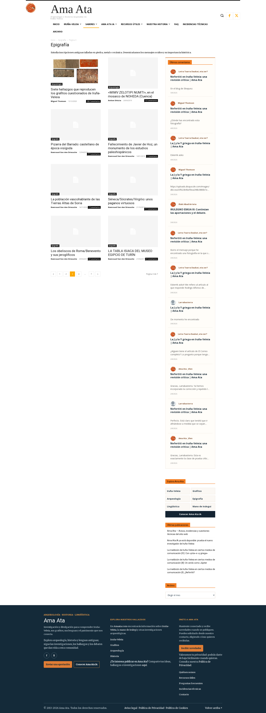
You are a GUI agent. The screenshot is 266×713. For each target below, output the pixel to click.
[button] (222, 15)
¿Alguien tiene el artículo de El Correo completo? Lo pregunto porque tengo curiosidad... (189, 353)
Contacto (184, 694)
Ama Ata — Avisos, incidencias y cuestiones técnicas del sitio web (188, 532)
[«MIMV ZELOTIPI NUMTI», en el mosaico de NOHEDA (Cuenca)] (133, 73)
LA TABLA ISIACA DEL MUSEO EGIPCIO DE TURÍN (130, 253)
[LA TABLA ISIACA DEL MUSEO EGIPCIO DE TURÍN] (133, 231)
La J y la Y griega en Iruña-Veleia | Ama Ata (190, 145)
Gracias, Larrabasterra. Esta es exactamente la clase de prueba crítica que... (189, 457)
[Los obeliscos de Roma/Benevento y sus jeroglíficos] (76, 231)
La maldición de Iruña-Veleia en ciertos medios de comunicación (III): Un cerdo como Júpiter (191, 561)
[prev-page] (53, 274)
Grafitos (197, 491)
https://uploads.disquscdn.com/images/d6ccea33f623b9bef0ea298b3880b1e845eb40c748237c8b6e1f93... (190, 188)
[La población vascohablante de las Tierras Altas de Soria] (76, 179)
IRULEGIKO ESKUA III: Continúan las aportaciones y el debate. (189, 211)
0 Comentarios (151, 259)
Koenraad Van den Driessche (64, 152)
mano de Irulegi (128, 629)
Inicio (53, 40)
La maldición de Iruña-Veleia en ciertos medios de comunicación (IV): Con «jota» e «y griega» (191, 552)
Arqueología (57, 84)
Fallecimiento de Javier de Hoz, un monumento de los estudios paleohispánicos (132, 148)
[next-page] (97, 274)
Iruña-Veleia (173, 491)
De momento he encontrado (184, 319)
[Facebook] (229, 15)
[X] (236, 15)
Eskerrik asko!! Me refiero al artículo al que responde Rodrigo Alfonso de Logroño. (189, 286)
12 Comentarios (151, 100)
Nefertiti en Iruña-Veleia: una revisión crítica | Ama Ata (188, 78)
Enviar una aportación (58, 664)
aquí (144, 665)
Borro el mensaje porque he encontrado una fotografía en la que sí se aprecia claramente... (189, 251)
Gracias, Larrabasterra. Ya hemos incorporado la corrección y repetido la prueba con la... (189, 387)
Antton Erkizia (114, 100)
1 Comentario (152, 156)
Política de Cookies (177, 708)
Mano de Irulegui (202, 506)
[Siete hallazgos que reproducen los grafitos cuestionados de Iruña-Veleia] (76, 71)
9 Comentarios (94, 259)
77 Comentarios (94, 154)
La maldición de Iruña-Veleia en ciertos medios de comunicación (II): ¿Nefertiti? (191, 571)
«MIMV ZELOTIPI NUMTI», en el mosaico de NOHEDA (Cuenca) (131, 94)
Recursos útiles (187, 677)
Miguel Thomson (58, 101)
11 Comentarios (151, 209)
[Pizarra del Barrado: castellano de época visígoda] (76, 124)
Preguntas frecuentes (191, 683)
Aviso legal (130, 708)
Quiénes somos (187, 672)
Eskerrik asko (176, 155)
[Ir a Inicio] (31, 11)
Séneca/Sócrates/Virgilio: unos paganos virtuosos (130, 201)
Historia (114, 656)
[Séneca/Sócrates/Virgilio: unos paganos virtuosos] (133, 179)
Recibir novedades (191, 648)
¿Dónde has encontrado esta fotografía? (185, 122)
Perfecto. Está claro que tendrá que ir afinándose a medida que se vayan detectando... (189, 422)
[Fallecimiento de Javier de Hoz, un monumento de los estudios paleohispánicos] (133, 124)
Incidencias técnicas (190, 689)
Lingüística (173, 506)
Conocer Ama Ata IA (190, 514)
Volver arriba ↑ (213, 708)
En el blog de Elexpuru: (181, 88)
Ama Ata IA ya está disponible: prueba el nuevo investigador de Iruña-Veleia (190, 542)
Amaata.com (120, 626)
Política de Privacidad (151, 708)
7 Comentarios (94, 207)
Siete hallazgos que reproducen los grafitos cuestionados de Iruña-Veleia (75, 93)
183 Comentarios (93, 101)
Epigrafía (62, 40)
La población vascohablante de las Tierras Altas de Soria (75, 201)
